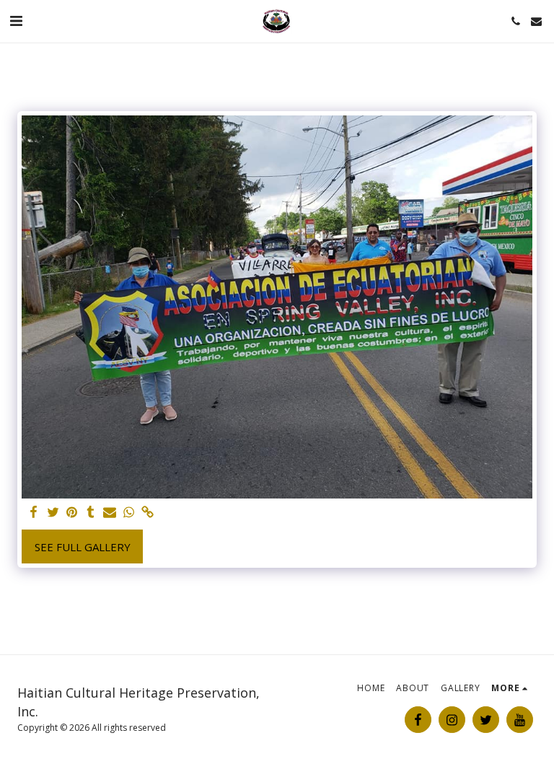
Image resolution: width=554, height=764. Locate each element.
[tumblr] (90, 512)
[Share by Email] (110, 512)
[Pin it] (72, 512)
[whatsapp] (129, 512)
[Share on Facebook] (34, 512)
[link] (147, 512)
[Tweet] (53, 512)
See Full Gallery (83, 547)
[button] (16, 20)
